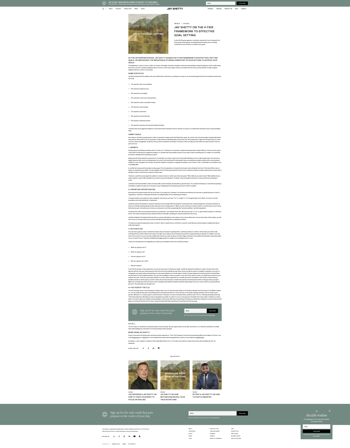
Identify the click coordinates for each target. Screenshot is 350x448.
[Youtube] (134, 436)
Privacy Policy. (316, 436)
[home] (175, 9)
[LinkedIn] (129, 436)
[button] (103, 8)
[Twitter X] (114, 436)
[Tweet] (143, 348)
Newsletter (228, 8)
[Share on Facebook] (148, 348)
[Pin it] (158, 348)
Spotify (145, 337)
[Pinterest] (139, 436)
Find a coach (234, 433)
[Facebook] (119, 436)
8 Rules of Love (214, 428)
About (111, 8)
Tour (190, 438)
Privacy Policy (116, 444)
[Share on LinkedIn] (153, 348)
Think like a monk (215, 431)
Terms (124, 444)
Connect (243, 8)
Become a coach (235, 436)
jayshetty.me (200, 337)
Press (136, 8)
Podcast (118, 8)
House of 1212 (235, 431)
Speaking (210, 8)
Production (127, 8)
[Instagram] (124, 436)
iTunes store (135, 337)
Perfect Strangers (216, 438)
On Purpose (192, 431)
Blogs (190, 433)
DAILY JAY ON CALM (236, 438)
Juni (232, 428)
